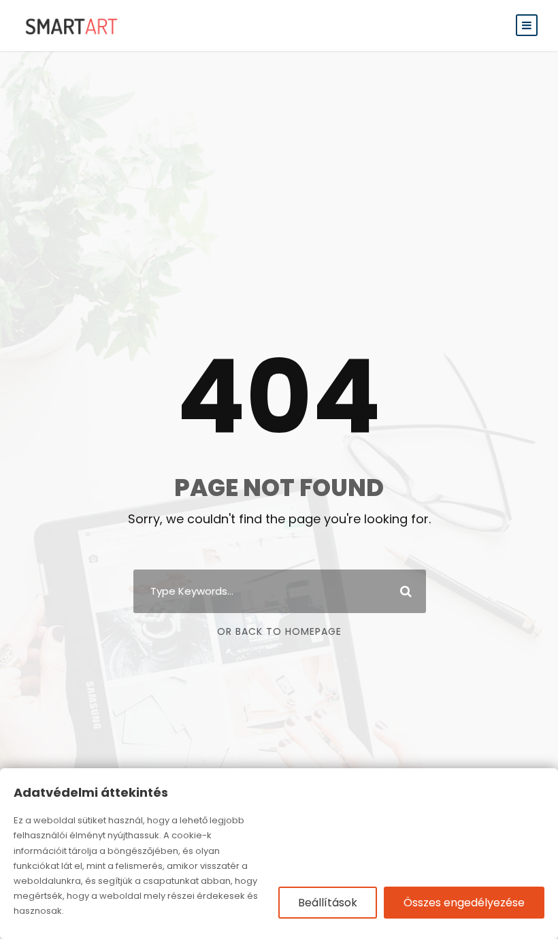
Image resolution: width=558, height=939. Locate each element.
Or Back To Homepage (279, 631)
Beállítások (327, 902)
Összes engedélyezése (464, 902)
